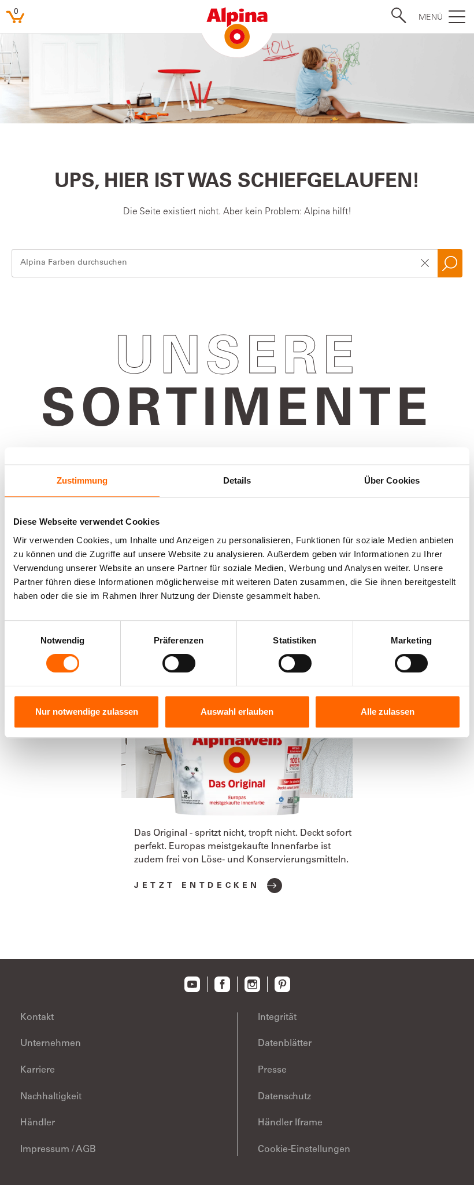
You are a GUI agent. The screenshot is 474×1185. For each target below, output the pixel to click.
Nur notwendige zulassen (86, 711)
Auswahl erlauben (237, 711)
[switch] (178, 663)
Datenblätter (285, 1043)
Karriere (37, 1070)
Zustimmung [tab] (82, 480)
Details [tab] (237, 480)
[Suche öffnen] (395, 15)
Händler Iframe (290, 1123)
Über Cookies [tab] (392, 480)
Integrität (277, 1017)
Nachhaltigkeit (51, 1097)
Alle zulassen (387, 711)
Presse (272, 1070)
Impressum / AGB (58, 1149)
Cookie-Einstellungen (304, 1149)
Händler (37, 1123)
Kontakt (37, 1017)
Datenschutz (284, 1097)
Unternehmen (50, 1043)
